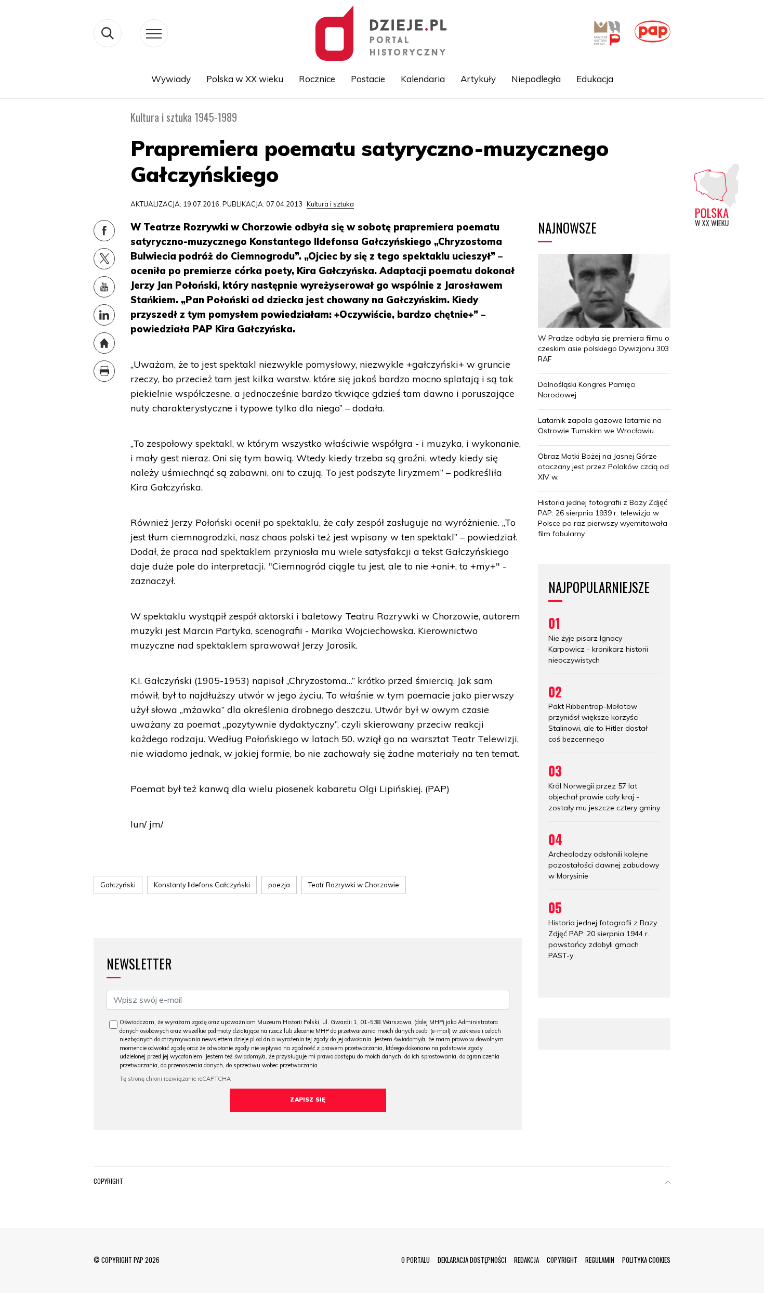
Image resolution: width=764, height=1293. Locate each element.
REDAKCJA (526, 1260)
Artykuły (478, 78)
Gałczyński (118, 885)
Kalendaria (423, 78)
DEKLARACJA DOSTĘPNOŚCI (472, 1260)
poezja (279, 885)
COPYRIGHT (562, 1260)
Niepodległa (536, 78)
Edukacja (594, 78)
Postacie (368, 78)
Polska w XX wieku (244, 78)
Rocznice (317, 78)
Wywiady (171, 78)
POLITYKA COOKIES (646, 1260)
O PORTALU (415, 1260)
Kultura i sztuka (330, 204)
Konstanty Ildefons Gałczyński (202, 885)
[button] (667, 1183)
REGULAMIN (599, 1260)
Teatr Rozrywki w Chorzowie (353, 885)
